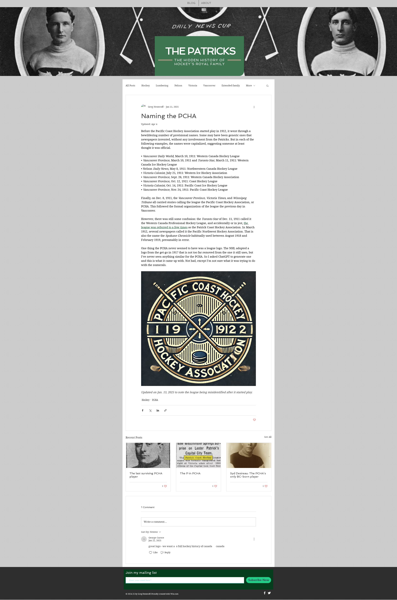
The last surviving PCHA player (145, 475)
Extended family (231, 85)
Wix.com (174, 594)
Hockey (145, 85)
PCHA (155, 399)
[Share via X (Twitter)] (150, 410)
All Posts (130, 85)
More (249, 85)
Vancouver (209, 85)
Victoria (192, 85)
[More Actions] (254, 539)
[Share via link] (165, 410)
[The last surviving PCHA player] (148, 455)
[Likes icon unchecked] (151, 552)
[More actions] (254, 107)
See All (267, 437)
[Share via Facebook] (142, 410)
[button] (267, 85)
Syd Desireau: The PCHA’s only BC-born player (248, 475)
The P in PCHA (190, 473)
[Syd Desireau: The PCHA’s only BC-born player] (248, 455)
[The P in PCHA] (198, 455)
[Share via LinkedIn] (157, 410)
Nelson (178, 85)
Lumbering (162, 85)
